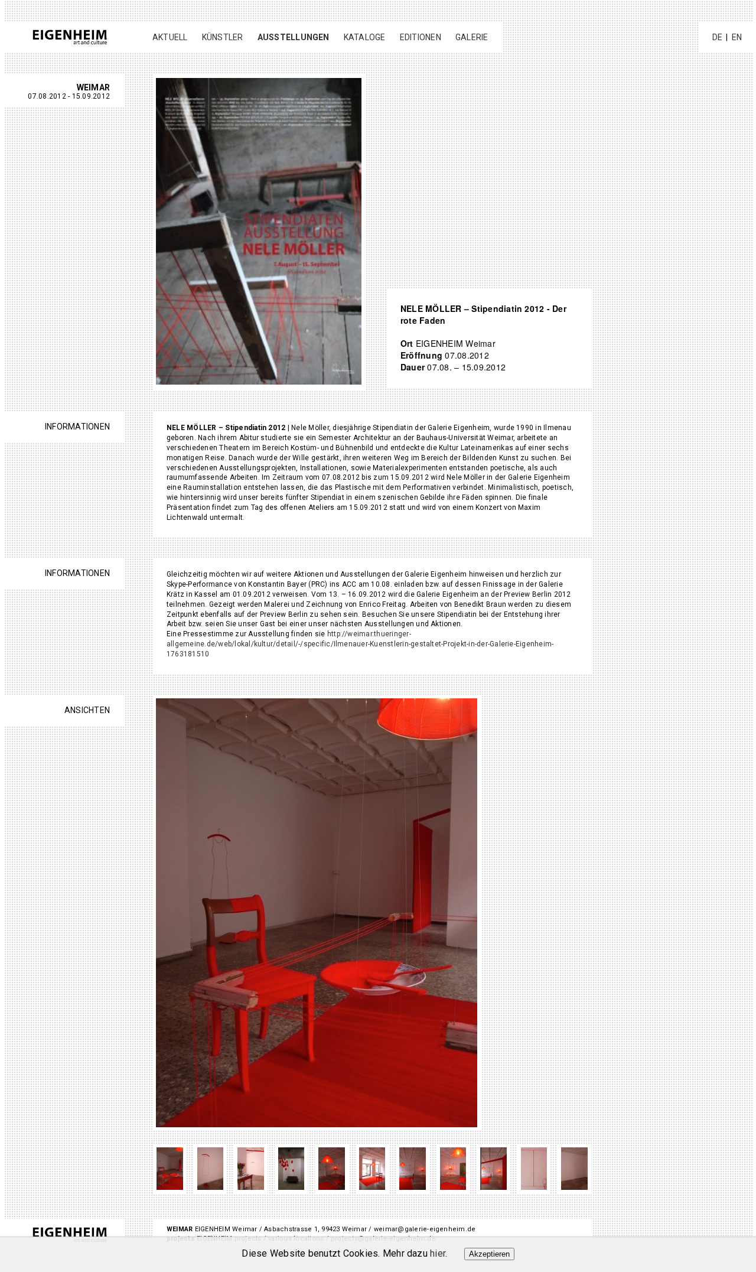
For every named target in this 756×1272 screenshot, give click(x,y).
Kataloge (365, 37)
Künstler (222, 37)
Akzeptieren (489, 1254)
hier (437, 1253)
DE (717, 37)
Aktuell (170, 37)
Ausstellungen (294, 37)
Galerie (471, 37)
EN (737, 37)
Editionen (420, 37)
